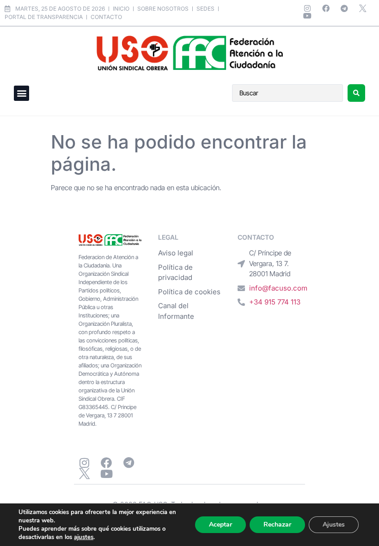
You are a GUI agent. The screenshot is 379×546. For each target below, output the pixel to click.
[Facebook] (326, 8)
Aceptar (220, 524)
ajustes (83, 537)
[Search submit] (356, 93)
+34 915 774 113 (274, 302)
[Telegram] (344, 8)
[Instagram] (307, 8)
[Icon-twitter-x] (363, 8)
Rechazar (277, 524)
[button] (21, 93)
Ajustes (334, 524)
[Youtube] (307, 15)
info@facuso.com (278, 288)
